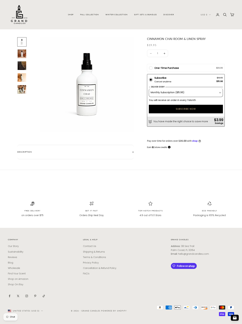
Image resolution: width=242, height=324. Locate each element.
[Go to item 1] (22, 42)
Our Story (13, 246)
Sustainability (15, 251)
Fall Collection (89, 15)
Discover (168, 15)
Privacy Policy (91, 262)
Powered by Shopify (114, 311)
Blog (10, 262)
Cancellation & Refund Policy (99, 268)
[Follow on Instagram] (26, 296)
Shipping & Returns (94, 251)
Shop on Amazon (18, 279)
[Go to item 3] (22, 65)
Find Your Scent (17, 273)
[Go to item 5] (22, 89)
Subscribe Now (186, 109)
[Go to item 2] (22, 53)
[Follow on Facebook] (9, 296)
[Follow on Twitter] (18, 296)
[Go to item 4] (22, 77)
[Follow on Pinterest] (35, 296)
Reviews (12, 257)
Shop (71, 15)
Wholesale (14, 268)
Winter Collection (117, 15)
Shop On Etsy (15, 284)
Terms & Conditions (94, 257)
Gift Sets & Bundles (145, 15)
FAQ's (86, 273)
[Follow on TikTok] (43, 296)
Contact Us (89, 246)
